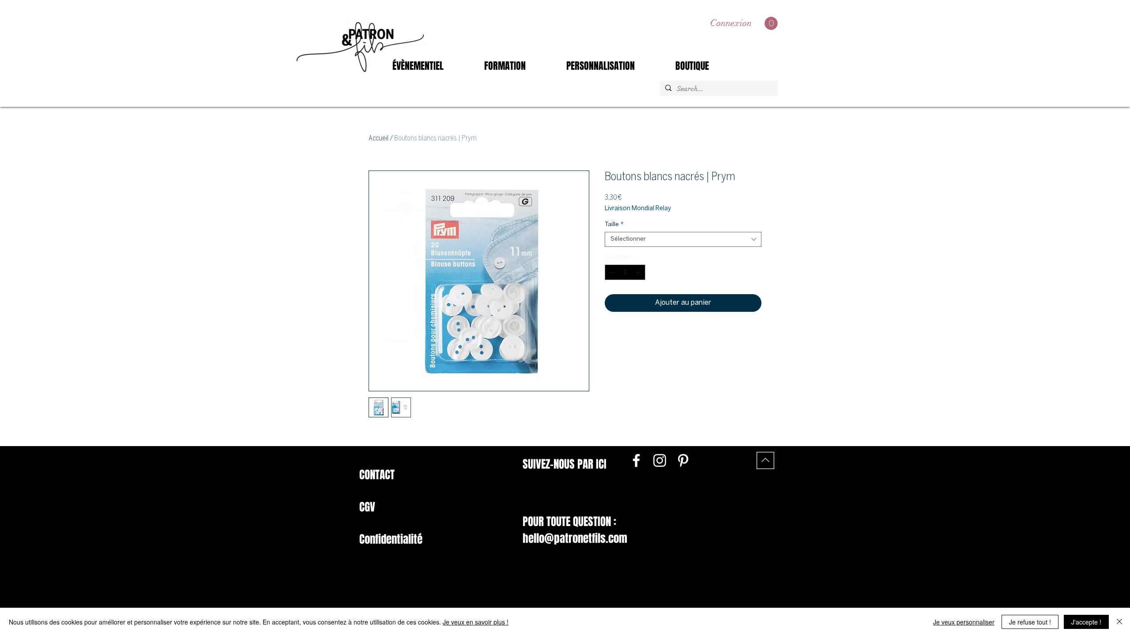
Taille (614, 224)
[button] (771, 23)
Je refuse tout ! (1030, 621)
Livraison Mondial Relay (638, 209)
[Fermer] (1119, 622)
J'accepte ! (1086, 621)
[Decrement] (611, 272)
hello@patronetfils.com (575, 538)
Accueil (378, 138)
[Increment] (639, 272)
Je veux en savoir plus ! (475, 621)
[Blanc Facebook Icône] (636, 460)
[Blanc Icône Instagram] (659, 460)
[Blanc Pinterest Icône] (683, 460)
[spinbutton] (625, 272)
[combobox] (683, 239)
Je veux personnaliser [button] (963, 621)
